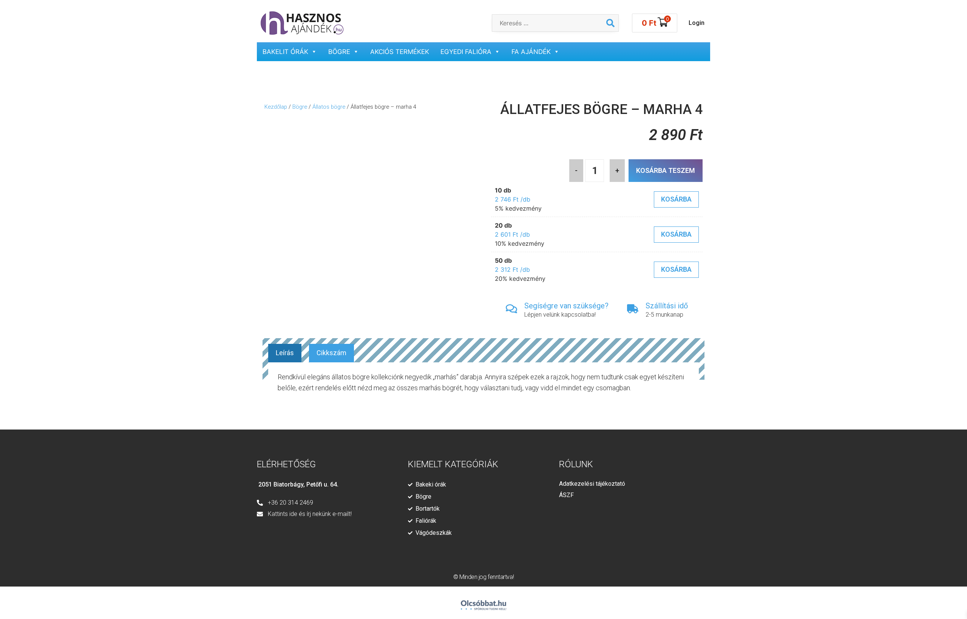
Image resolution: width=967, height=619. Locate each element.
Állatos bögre (328, 106)
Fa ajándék (531, 51)
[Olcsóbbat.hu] (483, 601)
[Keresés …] (547, 23)
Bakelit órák (285, 51)
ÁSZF (566, 495)
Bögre (339, 51)
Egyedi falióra (465, 51)
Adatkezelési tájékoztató (592, 483)
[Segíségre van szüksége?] (511, 308)
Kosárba (676, 199)
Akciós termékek (399, 51)
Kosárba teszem (665, 170)
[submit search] (610, 23)
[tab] (284, 353)
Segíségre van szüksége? (566, 305)
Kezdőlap (275, 106)
